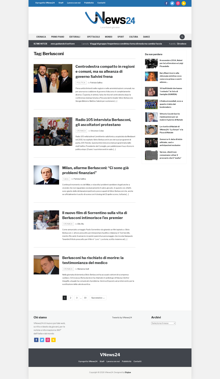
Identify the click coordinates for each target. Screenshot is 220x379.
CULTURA (133, 36)
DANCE (146, 36)
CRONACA (41, 36)
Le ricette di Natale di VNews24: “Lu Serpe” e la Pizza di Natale (171, 129)
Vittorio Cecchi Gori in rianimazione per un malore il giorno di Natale (171, 117)
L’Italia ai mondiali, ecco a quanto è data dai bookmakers (171, 104)
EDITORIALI (74, 36)
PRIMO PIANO (57, 36)
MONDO (108, 36)
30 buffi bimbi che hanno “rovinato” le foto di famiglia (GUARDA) (171, 91)
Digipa (128, 372)
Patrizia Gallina (96, 83)
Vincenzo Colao (97, 131)
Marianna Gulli (83, 269)
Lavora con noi (73, 3)
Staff (61, 3)
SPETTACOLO (93, 36)
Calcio (66, 179)
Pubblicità (89, 3)
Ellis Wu (80, 224)
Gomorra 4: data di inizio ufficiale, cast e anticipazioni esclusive (171, 142)
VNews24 (110, 354)
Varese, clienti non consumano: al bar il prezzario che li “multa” (170, 155)
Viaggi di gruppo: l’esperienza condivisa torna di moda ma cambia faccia (116, 44)
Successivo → (98, 298)
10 (85, 298)
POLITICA (81, 83)
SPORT (121, 36)
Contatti (101, 3)
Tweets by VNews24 (122, 317)
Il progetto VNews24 (45, 3)
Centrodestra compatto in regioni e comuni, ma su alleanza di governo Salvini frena (105, 71)
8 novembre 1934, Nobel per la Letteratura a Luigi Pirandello (171, 63)
